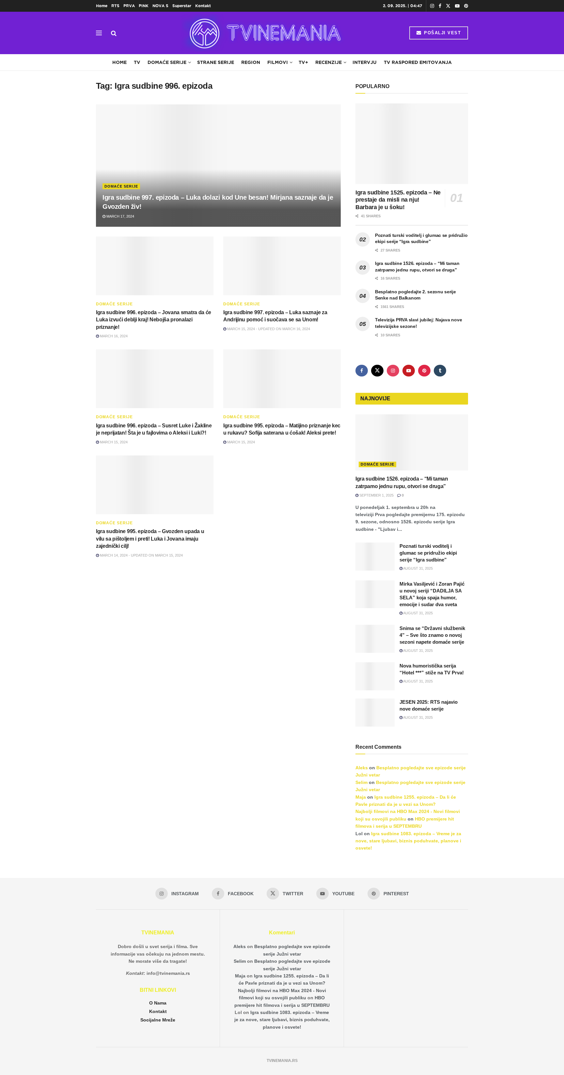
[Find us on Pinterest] (466, 6)
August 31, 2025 (417, 568)
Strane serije (215, 62)
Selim (361, 782)
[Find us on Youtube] (457, 6)
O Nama (157, 1003)
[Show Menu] (99, 33)
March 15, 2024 (113, 442)
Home (101, 6)
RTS (115, 6)
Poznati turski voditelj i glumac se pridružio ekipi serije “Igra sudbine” (428, 552)
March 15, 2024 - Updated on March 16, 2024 (268, 329)
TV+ (303, 62)
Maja (360, 797)
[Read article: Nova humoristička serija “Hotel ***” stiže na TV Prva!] (375, 676)
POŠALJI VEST (441, 32)
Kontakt (203, 6)
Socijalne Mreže (157, 1019)
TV (137, 62)
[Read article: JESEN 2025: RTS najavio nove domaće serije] (375, 713)
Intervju (364, 62)
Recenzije (328, 62)
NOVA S (160, 6)
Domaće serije (167, 62)
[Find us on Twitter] (448, 6)
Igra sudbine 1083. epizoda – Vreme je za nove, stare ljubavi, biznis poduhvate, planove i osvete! (408, 841)
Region (250, 62)
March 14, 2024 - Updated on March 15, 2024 (141, 555)
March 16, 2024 (113, 336)
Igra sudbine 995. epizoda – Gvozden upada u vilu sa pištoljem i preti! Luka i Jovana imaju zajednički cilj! (150, 539)
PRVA (129, 6)
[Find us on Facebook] (440, 6)
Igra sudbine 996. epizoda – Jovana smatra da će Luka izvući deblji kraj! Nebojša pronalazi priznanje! (153, 320)
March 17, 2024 (119, 216)
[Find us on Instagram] (432, 6)
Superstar (181, 6)
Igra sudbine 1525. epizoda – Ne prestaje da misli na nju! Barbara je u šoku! (398, 199)
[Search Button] (114, 33)
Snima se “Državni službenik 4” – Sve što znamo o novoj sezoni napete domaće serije (432, 635)
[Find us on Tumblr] (440, 370)
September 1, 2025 (376, 495)
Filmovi (277, 62)
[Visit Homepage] (263, 33)
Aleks (361, 767)
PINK (144, 6)
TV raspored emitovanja (418, 62)
